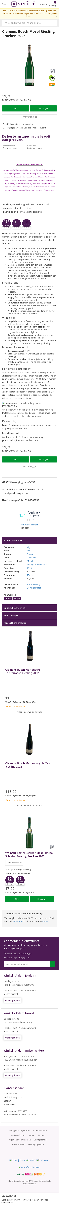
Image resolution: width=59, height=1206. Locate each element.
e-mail (45, 921)
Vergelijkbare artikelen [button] (15, 622)
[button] (6, 223)
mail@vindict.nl (11, 994)
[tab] (29, 540)
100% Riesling (33, 584)
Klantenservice (11, 1093)
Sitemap (41, 1135)
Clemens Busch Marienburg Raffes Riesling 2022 (27, 765)
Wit (28, 550)
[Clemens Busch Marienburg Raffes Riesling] (29, 739)
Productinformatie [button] (13, 540)
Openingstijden (12, 1000)
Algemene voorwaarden (20, 1139)
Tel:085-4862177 (12, 990)
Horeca (31, 1135)
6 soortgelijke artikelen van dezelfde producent (24, 127)
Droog (30, 554)
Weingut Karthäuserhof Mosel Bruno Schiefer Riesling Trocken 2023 (29, 854)
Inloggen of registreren (19, 1130)
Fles (15, 108)
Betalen (7, 1100)
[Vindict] (22, 4)
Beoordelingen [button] (11, 615)
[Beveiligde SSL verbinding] (29, 1174)
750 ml (30, 575)
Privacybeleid (10, 1104)
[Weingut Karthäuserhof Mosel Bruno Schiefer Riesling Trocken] (29, 833)
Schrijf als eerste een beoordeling (18, 124)
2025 (29, 568)
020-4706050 (19, 921)
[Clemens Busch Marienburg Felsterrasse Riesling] (29, 646)
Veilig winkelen (17, 1135)
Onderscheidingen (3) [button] (14, 607)
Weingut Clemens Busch (38, 564)
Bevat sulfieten (34, 587)
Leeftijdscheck (40, 1139)
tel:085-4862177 (11, 1065)
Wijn (29, 547)
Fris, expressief (14, 862)
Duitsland (31, 557)
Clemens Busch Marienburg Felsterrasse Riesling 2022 (23, 671)
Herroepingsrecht (36, 1144)
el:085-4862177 (12, 1028)
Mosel (30, 561)
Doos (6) (43, 108)
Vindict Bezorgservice (14, 1097)
